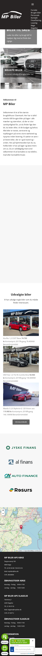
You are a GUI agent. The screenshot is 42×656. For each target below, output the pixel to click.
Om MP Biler (13, 68)
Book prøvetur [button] (20, 650)
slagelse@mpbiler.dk (14, 610)
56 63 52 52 (19, 568)
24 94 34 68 (10, 568)
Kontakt (34, 18)
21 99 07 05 (10, 606)
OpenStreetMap (29, 551)
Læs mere (21, 202)
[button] (21, 527)
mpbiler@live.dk (13, 571)
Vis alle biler (21, 422)
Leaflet (19, 551)
